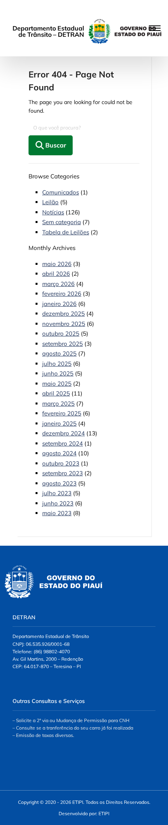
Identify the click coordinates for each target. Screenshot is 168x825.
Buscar (55, 145)
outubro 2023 (60, 463)
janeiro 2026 (59, 303)
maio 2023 (56, 513)
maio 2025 (56, 383)
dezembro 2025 (63, 313)
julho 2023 (56, 493)
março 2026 (58, 284)
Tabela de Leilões (65, 232)
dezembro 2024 (63, 433)
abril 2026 (56, 273)
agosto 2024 (59, 453)
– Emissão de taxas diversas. (43, 735)
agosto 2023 (59, 483)
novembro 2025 (63, 323)
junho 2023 (57, 503)
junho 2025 (57, 373)
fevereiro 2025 (61, 413)
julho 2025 (56, 363)
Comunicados (60, 192)
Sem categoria (61, 222)
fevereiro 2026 (61, 293)
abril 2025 (56, 393)
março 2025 (58, 403)
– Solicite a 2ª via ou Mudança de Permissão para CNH (71, 720)
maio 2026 (56, 264)
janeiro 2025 (59, 423)
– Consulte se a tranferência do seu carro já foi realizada (73, 728)
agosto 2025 (59, 353)
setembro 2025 (62, 343)
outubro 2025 (60, 333)
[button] (84, 28)
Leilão (50, 202)
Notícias (53, 212)
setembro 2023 (62, 473)
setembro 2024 (62, 443)
